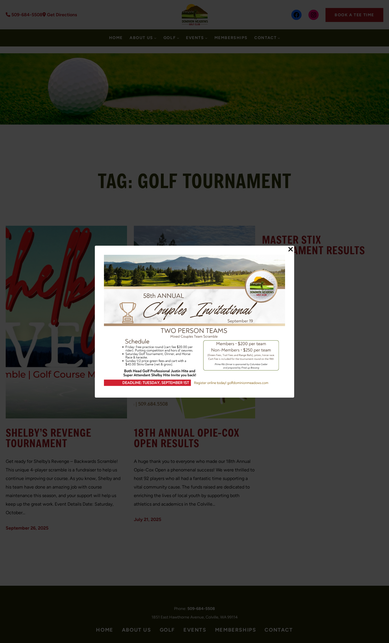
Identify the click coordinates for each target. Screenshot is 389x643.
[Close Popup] (290, 250)
